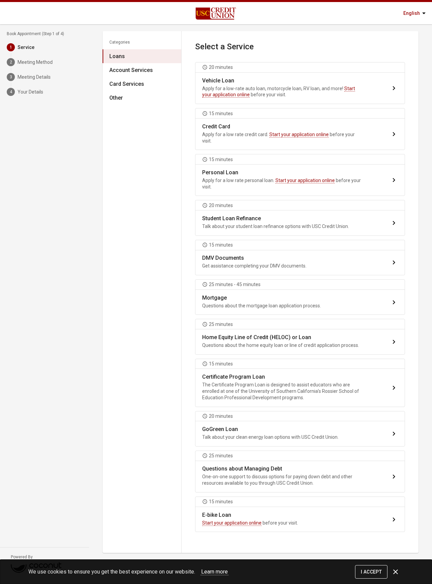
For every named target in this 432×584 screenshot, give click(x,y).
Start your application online (299, 134)
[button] (300, 83)
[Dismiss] (395, 572)
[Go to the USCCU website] (200, 13)
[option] (142, 56)
